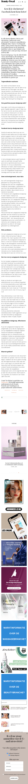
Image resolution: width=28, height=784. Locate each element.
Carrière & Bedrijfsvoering (12, 5)
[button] (9, 472)
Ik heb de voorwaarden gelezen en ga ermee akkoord (14, 774)
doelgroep (14, 390)
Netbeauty (4, 382)
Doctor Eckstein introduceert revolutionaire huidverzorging (14, 464)
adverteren (7, 390)
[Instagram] (19, 1)
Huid (21, 5)
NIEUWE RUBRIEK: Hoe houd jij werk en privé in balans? (18, 708)
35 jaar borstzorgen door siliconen (17, 724)
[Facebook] (20, 1)
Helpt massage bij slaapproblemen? (15, 716)
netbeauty (14, 392)
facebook (21, 390)
